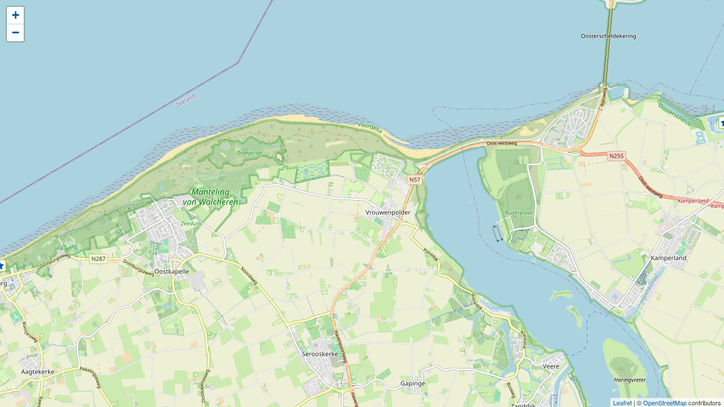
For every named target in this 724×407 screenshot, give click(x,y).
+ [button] (15, 15)
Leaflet (622, 402)
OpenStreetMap (665, 402)
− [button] (15, 32)
